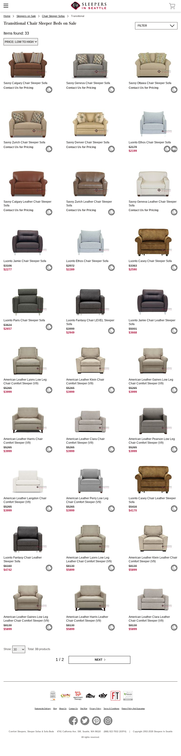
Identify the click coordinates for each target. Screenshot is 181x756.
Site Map (83, 709)
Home (7, 16)
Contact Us (73, 709)
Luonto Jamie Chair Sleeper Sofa (25, 261)
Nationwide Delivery (43, 709)
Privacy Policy (95, 709)
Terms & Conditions (111, 709)
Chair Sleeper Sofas (53, 16)
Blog (55, 709)
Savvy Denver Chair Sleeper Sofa (87, 142)
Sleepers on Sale (26, 16)
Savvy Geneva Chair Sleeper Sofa (88, 83)
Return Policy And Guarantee (133, 709)
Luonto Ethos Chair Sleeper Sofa (150, 142)
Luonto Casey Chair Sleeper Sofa (150, 261)
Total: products (39, 649)
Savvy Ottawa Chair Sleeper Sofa (150, 83)
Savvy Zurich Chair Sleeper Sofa (24, 142)
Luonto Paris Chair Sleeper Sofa (24, 320)
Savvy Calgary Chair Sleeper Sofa (25, 83)
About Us (62, 709)
